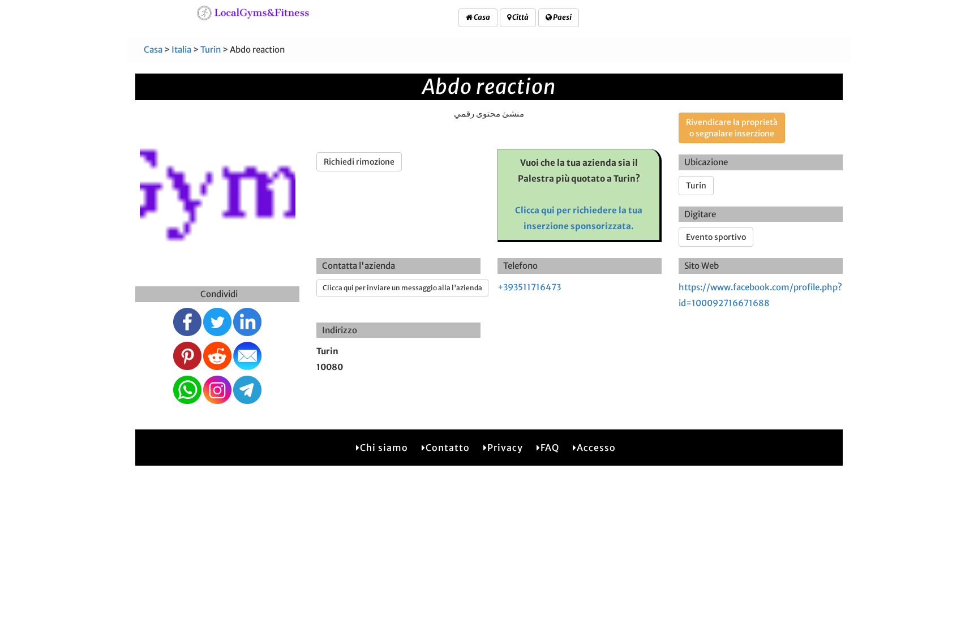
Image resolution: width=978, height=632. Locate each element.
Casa (481, 17)
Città (520, 17)
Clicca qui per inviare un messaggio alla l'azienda (402, 287)
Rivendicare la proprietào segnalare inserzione (732, 128)
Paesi (562, 17)
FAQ (550, 447)
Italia (181, 49)
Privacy (505, 447)
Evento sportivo (716, 237)
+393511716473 (529, 287)
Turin (210, 49)
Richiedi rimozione (359, 162)
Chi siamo (384, 447)
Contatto (448, 447)
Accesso (596, 447)
